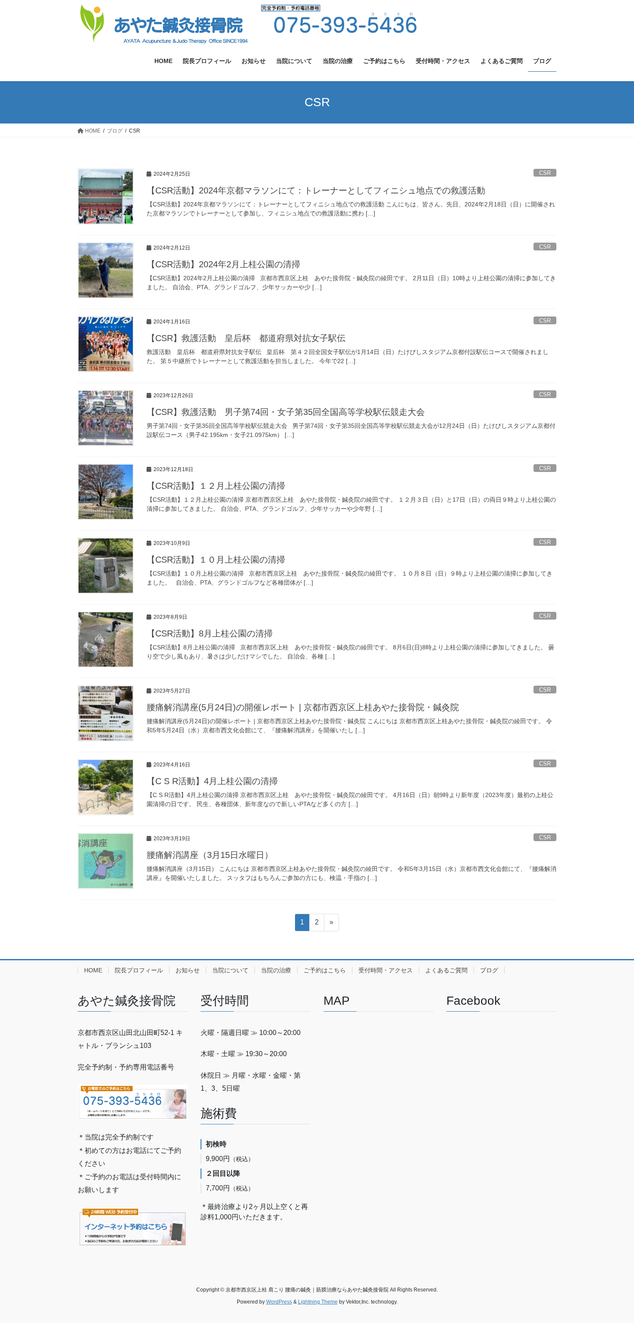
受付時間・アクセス (385, 970)
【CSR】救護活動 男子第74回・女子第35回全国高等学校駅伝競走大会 (286, 412)
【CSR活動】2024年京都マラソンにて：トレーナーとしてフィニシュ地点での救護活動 (316, 190)
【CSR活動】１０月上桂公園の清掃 (216, 559)
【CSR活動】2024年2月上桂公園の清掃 (223, 264)
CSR (545, 173)
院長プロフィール (139, 970)
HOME (93, 970)
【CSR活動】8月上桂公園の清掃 (210, 633)
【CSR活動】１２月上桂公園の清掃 (216, 486)
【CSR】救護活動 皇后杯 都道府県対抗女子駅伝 (246, 338)
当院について (230, 970)
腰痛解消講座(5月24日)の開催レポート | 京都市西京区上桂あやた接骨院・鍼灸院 (303, 707)
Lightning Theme (318, 1302)
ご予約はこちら (325, 970)
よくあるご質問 (446, 970)
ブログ (489, 970)
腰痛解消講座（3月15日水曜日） (210, 855)
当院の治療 (276, 970)
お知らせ (188, 970)
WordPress (279, 1302)
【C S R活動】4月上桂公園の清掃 (212, 781)
